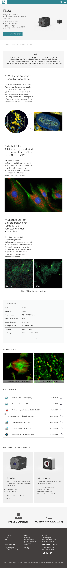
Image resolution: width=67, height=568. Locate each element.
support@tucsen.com (49, 549)
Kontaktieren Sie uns (49, 545)
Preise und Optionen (13, 34)
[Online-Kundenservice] (64, 533)
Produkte (15, 44)
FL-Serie (29, 44)
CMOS (23, 44)
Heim (7, 44)
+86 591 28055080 (48, 547)
